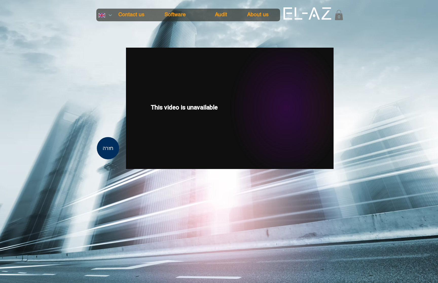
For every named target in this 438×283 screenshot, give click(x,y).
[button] (339, 15)
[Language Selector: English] (105, 15)
